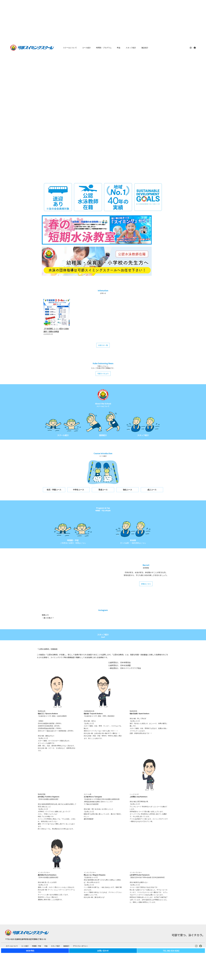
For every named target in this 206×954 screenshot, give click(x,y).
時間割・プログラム (104, 48)
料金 (118, 48)
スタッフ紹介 (131, 48)
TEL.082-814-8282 (171, 950)
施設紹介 (144, 48)
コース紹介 (86, 48)
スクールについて (70, 48)
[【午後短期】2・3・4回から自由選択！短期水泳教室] (56, 324)
